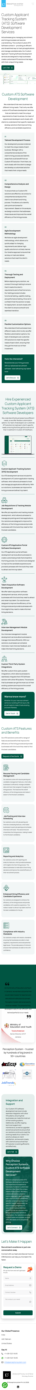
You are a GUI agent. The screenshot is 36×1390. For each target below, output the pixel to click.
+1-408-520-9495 (11, 1353)
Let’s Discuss (11, 378)
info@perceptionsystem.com (15, 1362)
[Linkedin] (18, 1387)
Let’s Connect (12, 1227)
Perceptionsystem (15, 1382)
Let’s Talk (6, 68)
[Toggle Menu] (32, 4)
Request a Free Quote (11, 756)
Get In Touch (10, 713)
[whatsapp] (5, 1385)
